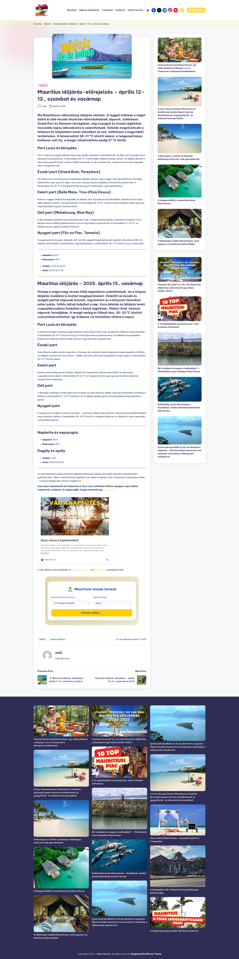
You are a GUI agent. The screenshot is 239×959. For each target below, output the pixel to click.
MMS (73, 570)
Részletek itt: (110, 489)
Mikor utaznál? (100, 597)
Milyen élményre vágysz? (63, 597)
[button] (196, 10)
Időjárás (47, 24)
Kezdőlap (37, 24)
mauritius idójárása (57, 639)
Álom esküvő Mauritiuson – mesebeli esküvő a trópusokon (174, 840)
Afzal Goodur (83, 570)
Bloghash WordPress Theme (146, 954)
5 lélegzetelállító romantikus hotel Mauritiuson (176, 202)
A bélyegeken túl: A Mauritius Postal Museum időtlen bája (174, 891)
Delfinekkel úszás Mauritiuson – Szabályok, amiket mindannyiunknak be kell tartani (179, 407)
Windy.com (100, 570)
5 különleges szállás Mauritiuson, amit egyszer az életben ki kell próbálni (178, 242)
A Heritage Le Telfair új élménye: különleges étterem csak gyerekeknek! (179, 157)
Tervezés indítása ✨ (92, 613)
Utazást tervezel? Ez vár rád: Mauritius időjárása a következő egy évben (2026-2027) (179, 287)
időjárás (42, 639)
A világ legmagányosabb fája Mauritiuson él (174, 930)
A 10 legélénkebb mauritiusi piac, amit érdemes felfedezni (178, 325)
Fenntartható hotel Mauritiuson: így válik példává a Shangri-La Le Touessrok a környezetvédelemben (177, 68)
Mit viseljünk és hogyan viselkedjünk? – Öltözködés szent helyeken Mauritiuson (179, 370)
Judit (58, 653)
